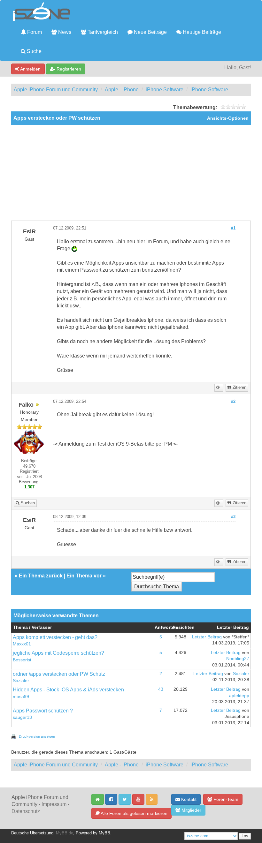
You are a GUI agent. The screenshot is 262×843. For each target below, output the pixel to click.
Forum (34, 32)
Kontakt (188, 799)
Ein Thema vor (84, 575)
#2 (233, 401)
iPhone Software (164, 89)
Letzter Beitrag (207, 637)
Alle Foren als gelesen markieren (133, 813)
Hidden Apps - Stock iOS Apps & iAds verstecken (68, 689)
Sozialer (21, 680)
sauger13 (22, 717)
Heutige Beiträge (201, 32)
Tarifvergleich (102, 32)
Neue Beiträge (150, 32)
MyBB (104, 833)
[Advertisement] (131, 172)
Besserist (22, 660)
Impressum (54, 804)
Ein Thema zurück (41, 575)
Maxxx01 (22, 644)
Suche (34, 51)
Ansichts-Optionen (228, 118)
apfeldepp (239, 695)
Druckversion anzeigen (37, 736)
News (64, 32)
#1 (233, 228)
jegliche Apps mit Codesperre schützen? (58, 653)
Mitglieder (190, 810)
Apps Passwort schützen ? (43, 710)
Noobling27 (237, 658)
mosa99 (21, 696)
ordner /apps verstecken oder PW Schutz (59, 674)
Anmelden (30, 69)
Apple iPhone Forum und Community (56, 89)
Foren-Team (225, 799)
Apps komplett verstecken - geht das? (55, 637)
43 (160, 689)
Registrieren (68, 69)
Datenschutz (26, 811)
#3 (233, 517)
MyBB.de (64, 833)
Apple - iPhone (122, 89)
